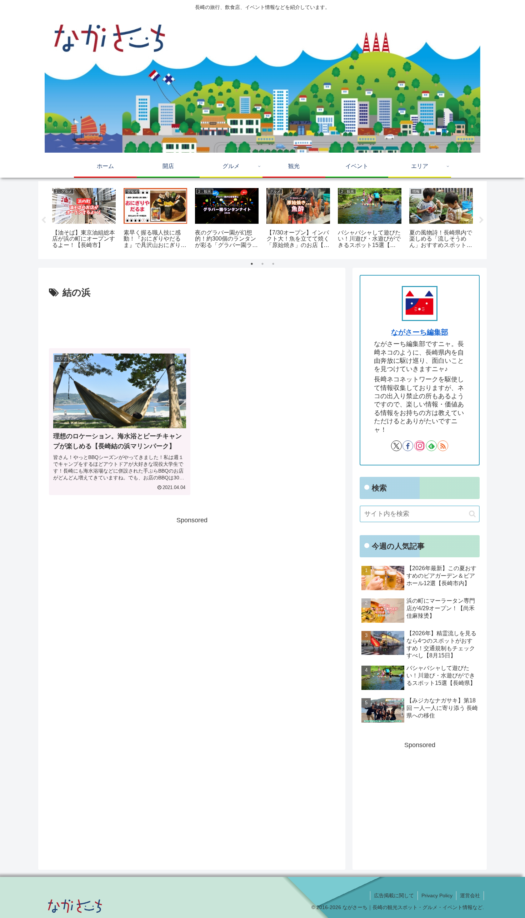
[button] (472, 514)
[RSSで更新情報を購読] (443, 445)
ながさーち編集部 (419, 332)
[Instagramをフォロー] (419, 445)
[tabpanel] (84, 219)
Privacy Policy (436, 895)
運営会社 (470, 895)
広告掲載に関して (394, 895)
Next (481, 220)
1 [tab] (251, 263)
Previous (43, 220)
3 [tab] (273, 263)
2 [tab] (262, 263)
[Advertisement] (192, 321)
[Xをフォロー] (396, 445)
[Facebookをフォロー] (407, 445)
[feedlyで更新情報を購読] (431, 445)
